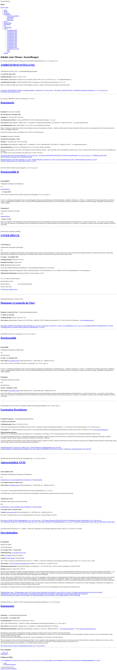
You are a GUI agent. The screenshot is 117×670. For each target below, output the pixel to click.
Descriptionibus (9, 532)
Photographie (7, 24)
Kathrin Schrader (10, 558)
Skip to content (4, 7)
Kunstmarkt (7, 102)
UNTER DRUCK (10, 235)
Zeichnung (6, 13)
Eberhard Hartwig (5, 189)
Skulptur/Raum (7, 23)
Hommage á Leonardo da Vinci (18, 302)
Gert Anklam (8, 555)
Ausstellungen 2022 (12, 36)
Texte (8, 50)
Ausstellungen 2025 (12, 31)
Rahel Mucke (27, 479)
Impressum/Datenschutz (10, 664)
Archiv (5, 28)
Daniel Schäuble (38, 479)
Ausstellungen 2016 (12, 44)
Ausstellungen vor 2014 (13, 48)
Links (8, 51)
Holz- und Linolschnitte (13, 16)
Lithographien (10, 17)
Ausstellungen (6, 660)
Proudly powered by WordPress (9, 668)
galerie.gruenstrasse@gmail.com (87, 628)
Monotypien (10, 18)
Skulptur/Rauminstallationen (88, 660)
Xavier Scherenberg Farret (17, 479)
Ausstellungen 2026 (12, 30)
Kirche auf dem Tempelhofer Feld (20, 563)
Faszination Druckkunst (14, 409)
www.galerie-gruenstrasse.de (67, 628)
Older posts (4, 652)
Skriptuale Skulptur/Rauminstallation (75, 660)
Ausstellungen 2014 (12, 47)
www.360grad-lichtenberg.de (101, 429)
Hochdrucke (19, 660)
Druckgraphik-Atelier (13, 360)
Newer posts (5, 654)
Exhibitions (15, 660)
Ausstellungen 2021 (12, 37)
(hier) (22, 558)
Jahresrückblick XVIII (13, 462)
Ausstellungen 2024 (12, 33)
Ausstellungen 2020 (12, 38)
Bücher (5, 21)
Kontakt (6, 53)
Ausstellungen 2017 (12, 43)
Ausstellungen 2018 (12, 41)
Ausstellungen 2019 (12, 40)
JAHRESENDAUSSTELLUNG (18, 64)
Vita (5, 26)
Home (5, 10)
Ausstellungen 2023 (12, 34)
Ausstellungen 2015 (12, 46)
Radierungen (10, 20)
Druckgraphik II (10, 171)
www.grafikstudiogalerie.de (87, 320)
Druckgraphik (7, 14)
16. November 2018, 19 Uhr (19, 552)
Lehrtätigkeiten (7, 27)
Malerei (6, 11)
